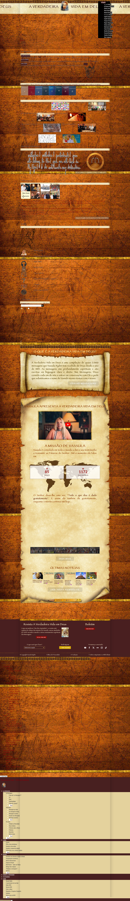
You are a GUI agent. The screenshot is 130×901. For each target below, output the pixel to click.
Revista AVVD (9, 762)
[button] (65, 341)
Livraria (7, 718)
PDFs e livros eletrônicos (11, 720)
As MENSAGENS (6, 666)
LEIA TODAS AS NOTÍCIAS (65, 590)
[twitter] (93, 648)
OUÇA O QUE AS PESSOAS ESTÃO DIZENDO (92, 218)
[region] (65, 330)
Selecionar (8, 683)
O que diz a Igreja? (13, 679)
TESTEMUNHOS (6, 752)
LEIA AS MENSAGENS (83, 383)
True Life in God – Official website (15, 780)
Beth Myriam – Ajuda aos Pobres (13, 740)
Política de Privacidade (53, 655)
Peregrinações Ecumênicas (12, 734)
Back (11, 681)
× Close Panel (4, 776)
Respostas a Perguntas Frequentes (13, 767)
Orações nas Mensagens (14, 691)
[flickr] (98, 648)
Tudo (24, 308)
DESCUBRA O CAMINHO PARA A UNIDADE (91, 173)
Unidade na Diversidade (14, 699)
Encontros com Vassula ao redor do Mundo (15, 732)
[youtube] (85, 648)
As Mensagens (9, 668)
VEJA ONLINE (41, 637)
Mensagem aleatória (13, 693)
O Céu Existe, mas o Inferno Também (14, 726)
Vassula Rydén (9, 756)
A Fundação (74, 655)
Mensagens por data (13, 685)
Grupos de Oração (10, 738)
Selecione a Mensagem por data (31, 314)
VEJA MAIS (65, 559)
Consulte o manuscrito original (13, 724)
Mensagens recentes (13, 689)
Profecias (11, 705)
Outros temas (12, 709)
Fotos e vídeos (9, 764)
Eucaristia (11, 707)
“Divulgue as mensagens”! (11, 744)
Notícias (8, 746)
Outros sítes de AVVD (10, 771)
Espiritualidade (12, 677)
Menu (23, 41)
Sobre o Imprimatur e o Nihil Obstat (100, 655)
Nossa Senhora (12, 701)
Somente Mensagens (36, 308)
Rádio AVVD (8, 760)
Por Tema (8, 697)
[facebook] (89, 648)
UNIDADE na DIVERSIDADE (8, 750)
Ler (9, 673)
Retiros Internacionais (11, 736)
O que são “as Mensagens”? (15, 671)
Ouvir (10, 675)
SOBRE (4, 754)
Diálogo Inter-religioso (11, 742)
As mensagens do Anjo (14, 687)
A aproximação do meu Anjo (12, 758)
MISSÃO (5, 730)
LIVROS (4, 715)
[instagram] (102, 648)
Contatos (8, 769)
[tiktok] (106, 648)
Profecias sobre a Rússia (14, 703)
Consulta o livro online (11, 722)
